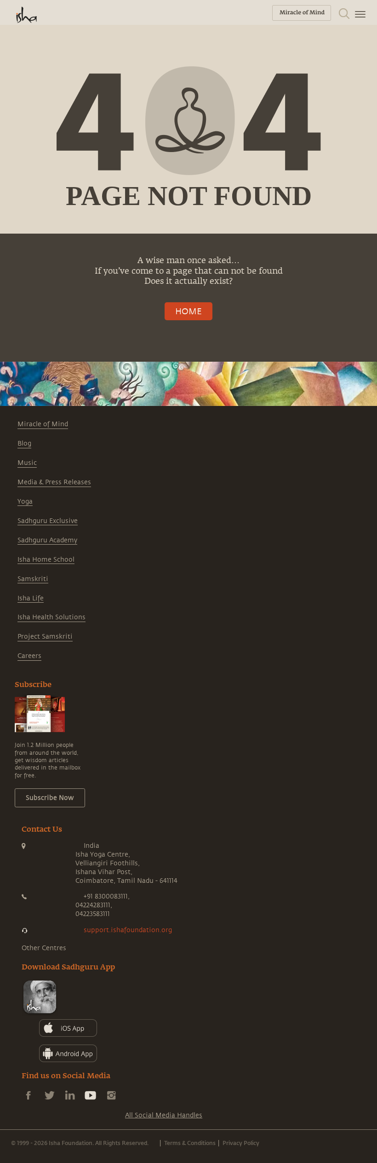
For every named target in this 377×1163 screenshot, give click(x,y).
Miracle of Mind (42, 424)
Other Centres (44, 948)
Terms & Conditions (190, 1142)
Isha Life (30, 598)
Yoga (25, 501)
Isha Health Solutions (51, 617)
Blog (24, 443)
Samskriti (32, 579)
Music (27, 462)
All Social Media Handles (163, 1115)
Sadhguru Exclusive (47, 520)
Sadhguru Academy (47, 540)
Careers (29, 655)
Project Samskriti (45, 636)
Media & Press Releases (54, 482)
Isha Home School (45, 559)
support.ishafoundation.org (128, 930)
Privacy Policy (241, 1142)
